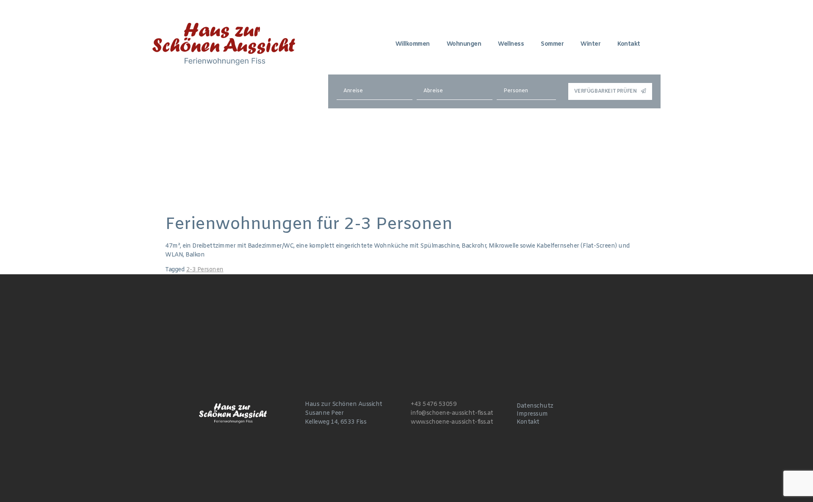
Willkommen (412, 44)
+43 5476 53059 (433, 404)
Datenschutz (535, 406)
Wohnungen (464, 44)
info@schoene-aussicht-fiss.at (452, 413)
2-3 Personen (205, 270)
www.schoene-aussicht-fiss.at (452, 422)
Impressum (532, 414)
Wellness (511, 44)
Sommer (552, 44)
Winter (590, 44)
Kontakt (628, 44)
